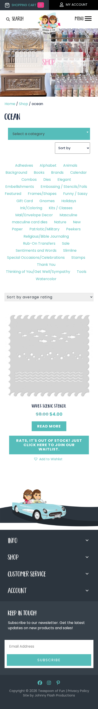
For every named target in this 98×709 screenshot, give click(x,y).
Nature (60, 222)
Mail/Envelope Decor (34, 215)
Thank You (46, 264)
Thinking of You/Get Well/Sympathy (38, 271)
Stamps (78, 257)
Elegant (64, 179)
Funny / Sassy (75, 193)
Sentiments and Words (36, 250)
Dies (47, 179)
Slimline (70, 250)
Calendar (78, 172)
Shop (23, 103)
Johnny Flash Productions (55, 695)
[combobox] (49, 131)
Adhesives (24, 165)
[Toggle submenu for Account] (87, 590)
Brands (57, 172)
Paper (17, 229)
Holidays (68, 201)
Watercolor (46, 279)
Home (10, 103)
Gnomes (47, 201)
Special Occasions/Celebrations (36, 257)
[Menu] (88, 20)
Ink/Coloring (31, 208)
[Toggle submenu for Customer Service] (87, 574)
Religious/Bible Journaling (46, 236)
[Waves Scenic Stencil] (49, 354)
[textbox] (49, 134)
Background (16, 172)
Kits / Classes (60, 208)
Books (39, 172)
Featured (13, 193)
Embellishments (19, 186)
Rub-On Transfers (39, 243)
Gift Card (24, 201)
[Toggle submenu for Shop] (87, 557)
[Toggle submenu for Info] (87, 540)
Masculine (68, 215)
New (77, 222)
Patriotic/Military (44, 229)
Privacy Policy (78, 691)
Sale (66, 243)
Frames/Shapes (42, 193)
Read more (49, 426)
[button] (48, 459)
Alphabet (48, 165)
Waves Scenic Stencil (49, 406)
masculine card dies (29, 222)
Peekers (73, 229)
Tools (81, 271)
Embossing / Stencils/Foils (64, 186)
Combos (29, 179)
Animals (70, 165)
